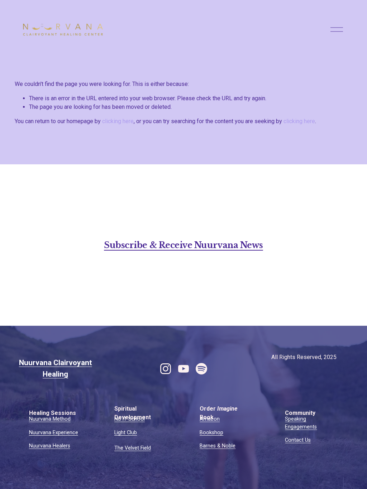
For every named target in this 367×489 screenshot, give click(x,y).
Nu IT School (129, 419)
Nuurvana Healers (49, 446)
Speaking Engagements (301, 423)
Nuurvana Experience (53, 433)
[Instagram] (165, 368)
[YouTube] (183, 368)
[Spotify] (201, 368)
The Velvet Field (132, 448)
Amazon (210, 419)
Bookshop (211, 433)
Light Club (125, 433)
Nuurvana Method (50, 419)
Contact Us (298, 440)
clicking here (118, 121)
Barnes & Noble (217, 446)
